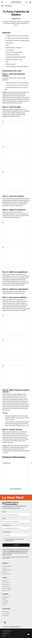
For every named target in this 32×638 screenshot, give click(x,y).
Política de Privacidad (14, 551)
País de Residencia (6, 532)
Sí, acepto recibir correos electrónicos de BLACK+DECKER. (14, 540)
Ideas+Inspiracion (8, 5)
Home (2, 6)
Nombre (4, 511)
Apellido (4, 518)
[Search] (26, 2)
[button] (5, 622)
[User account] (30, 2)
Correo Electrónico (6, 525)
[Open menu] (2, 2)
